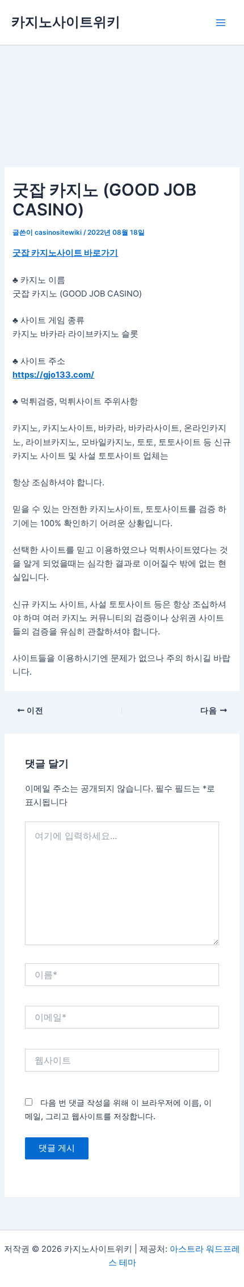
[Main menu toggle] (221, 23)
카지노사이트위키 (65, 22)
